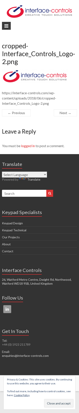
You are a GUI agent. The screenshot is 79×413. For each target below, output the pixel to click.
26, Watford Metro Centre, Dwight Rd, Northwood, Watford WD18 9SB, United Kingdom (37, 281)
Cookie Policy (22, 395)
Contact (7, 251)
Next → (65, 113)
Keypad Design (12, 223)
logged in (28, 146)
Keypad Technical (14, 230)
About (6, 244)
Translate (33, 179)
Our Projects (11, 237)
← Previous (16, 113)
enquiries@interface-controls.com (25, 355)
